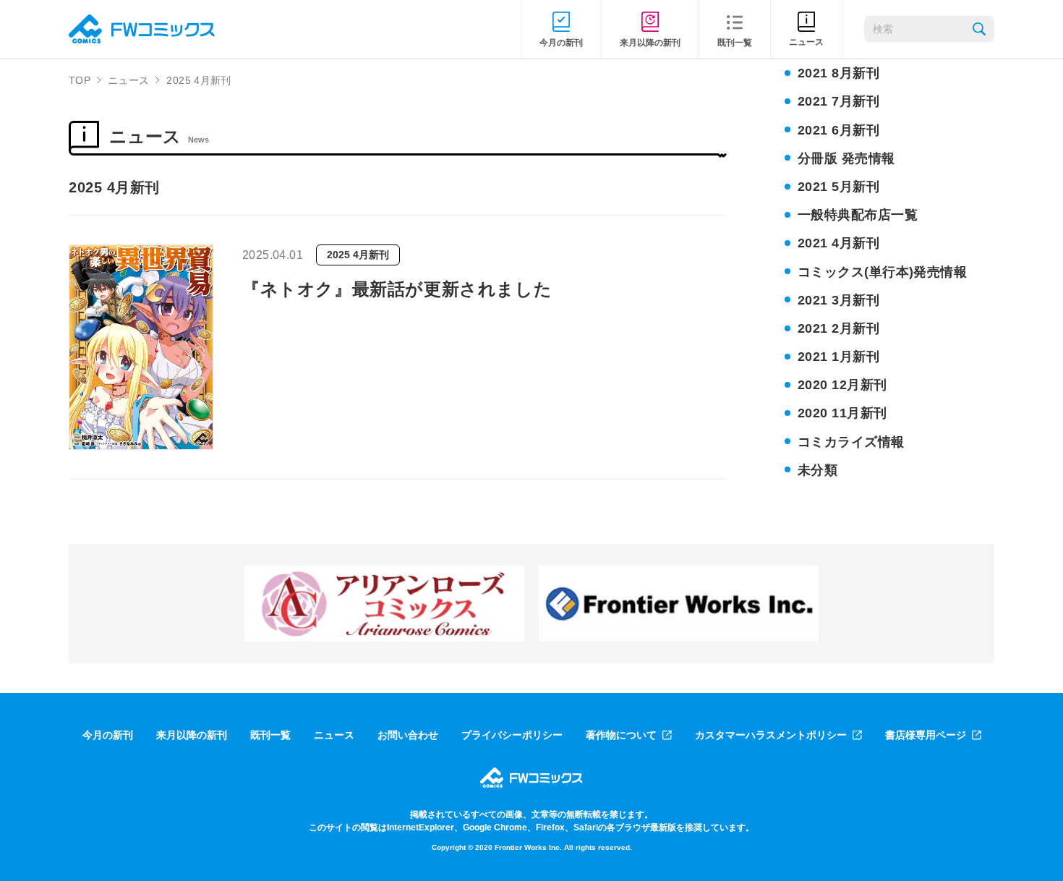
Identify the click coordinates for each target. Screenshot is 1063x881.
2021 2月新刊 (838, 328)
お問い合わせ (407, 735)
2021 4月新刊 (838, 243)
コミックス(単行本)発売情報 (882, 272)
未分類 (817, 470)
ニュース (128, 80)
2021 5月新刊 (838, 186)
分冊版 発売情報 (846, 158)
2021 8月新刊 (838, 73)
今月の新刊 (107, 735)
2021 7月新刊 (838, 101)
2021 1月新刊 (838, 356)
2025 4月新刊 (358, 254)
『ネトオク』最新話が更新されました (397, 289)
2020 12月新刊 (842, 385)
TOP (79, 80)
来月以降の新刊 (191, 735)
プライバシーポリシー (512, 735)
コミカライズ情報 (851, 442)
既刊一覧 (270, 735)
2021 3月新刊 (838, 300)
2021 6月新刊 (838, 130)
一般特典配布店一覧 (858, 215)
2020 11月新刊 (842, 413)
